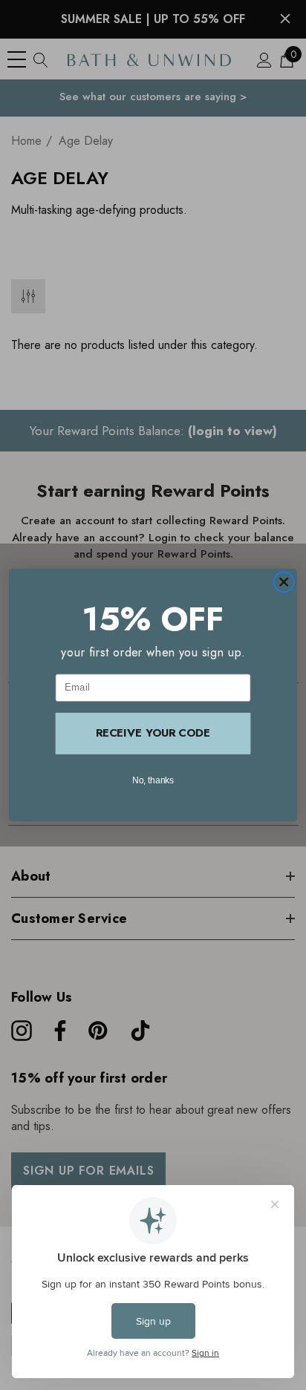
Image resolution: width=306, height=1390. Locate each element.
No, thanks (153, 780)
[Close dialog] (284, 582)
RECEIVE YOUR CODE (153, 733)
